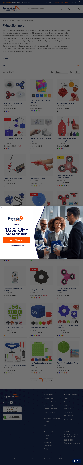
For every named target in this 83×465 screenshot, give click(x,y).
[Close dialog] (1, 207)
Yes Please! (16, 240)
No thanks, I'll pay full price (17, 245)
